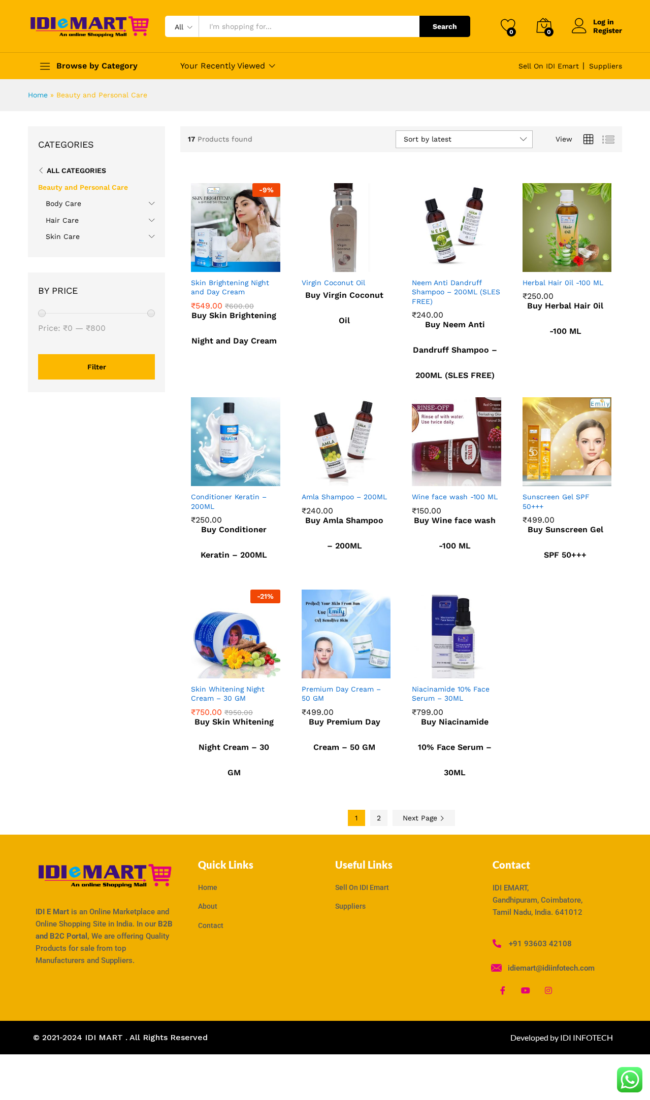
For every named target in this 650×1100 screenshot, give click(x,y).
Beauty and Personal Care (83, 187)
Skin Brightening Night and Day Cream (230, 287)
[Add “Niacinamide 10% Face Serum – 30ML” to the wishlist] (465, 667)
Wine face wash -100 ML (455, 497)
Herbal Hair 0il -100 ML (563, 283)
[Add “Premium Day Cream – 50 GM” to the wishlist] (354, 667)
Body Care (63, 203)
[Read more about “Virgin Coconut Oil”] (310, 260)
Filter (96, 367)
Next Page (421, 818)
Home (38, 95)
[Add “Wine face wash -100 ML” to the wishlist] (465, 475)
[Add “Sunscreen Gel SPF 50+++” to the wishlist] (575, 475)
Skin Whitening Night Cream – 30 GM (228, 693)
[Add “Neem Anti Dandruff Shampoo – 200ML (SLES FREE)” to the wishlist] (465, 260)
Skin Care (63, 236)
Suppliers (605, 66)
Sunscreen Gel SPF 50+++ (556, 501)
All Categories (76, 170)
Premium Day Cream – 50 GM (341, 693)
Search (445, 26)
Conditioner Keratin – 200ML (229, 501)
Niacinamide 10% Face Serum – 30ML (451, 693)
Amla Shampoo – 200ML (344, 497)
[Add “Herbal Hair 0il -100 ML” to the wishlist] (575, 260)
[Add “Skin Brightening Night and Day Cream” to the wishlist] (244, 260)
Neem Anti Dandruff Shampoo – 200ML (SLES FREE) (456, 292)
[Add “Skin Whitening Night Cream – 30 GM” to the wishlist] (244, 667)
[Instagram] (548, 990)
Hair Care (62, 220)
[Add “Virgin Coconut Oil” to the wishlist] (354, 260)
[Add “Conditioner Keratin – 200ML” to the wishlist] (244, 475)
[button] (199, 260)
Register (607, 30)
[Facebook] (502, 990)
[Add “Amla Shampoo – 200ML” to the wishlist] (354, 475)
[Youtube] (525, 990)
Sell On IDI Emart (548, 66)
